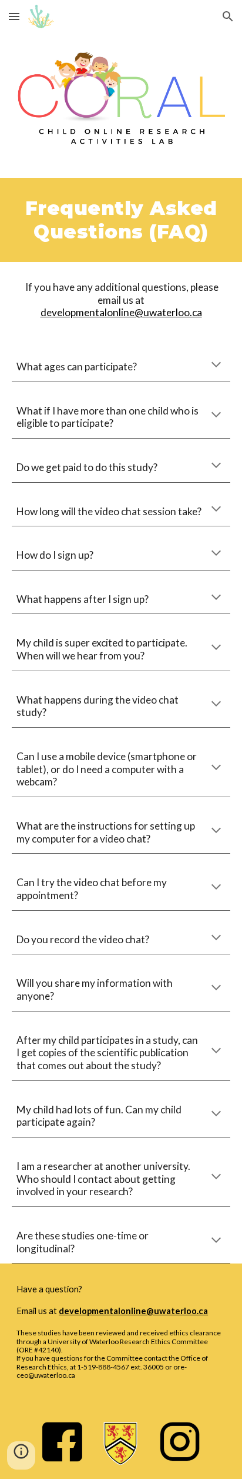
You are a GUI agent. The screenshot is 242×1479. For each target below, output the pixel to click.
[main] (121, 220)
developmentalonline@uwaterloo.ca (121, 312)
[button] (14, 16)
